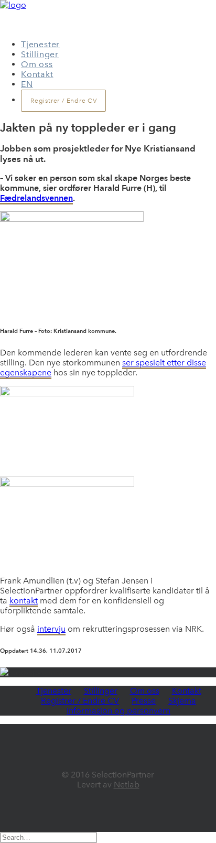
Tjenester (40, 44)
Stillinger (40, 54)
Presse (144, 701)
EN (27, 84)
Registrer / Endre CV (80, 701)
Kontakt (37, 74)
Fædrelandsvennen (36, 198)
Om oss (37, 64)
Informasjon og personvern (118, 711)
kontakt (23, 601)
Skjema (182, 701)
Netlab (126, 785)
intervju (51, 629)
